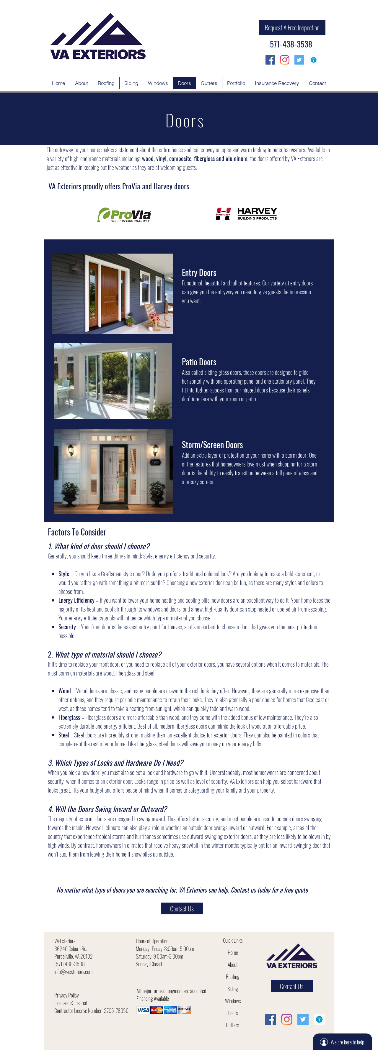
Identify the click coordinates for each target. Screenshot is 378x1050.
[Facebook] (270, 60)
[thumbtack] (313, 60)
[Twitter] (299, 60)
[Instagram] (284, 60)
